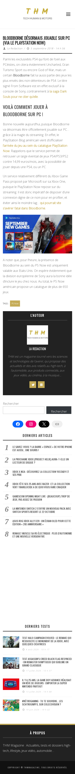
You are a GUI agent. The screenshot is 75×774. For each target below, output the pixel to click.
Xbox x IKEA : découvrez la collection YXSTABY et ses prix (40, 473)
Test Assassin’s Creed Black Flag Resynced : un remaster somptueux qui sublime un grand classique (47, 662)
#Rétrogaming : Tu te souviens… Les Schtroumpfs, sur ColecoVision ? (42, 702)
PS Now (15, 303)
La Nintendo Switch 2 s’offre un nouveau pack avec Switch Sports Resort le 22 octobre (41, 510)
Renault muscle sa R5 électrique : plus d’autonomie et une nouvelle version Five (42, 534)
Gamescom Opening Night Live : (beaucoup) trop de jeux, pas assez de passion (41, 497)
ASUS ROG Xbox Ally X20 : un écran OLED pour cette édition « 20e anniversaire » (41, 522)
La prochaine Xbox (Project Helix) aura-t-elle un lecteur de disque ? (40, 460)
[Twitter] (32, 384)
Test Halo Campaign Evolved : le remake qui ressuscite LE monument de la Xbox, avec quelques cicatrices (46, 641)
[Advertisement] (37, 581)
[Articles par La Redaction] (37, 336)
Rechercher (11, 404)
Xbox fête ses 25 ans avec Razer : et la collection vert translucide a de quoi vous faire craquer (41, 485)
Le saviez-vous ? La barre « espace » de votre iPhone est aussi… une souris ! (42, 448)
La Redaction (14, 48)
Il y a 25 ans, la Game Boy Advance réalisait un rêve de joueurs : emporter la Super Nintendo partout (46, 683)
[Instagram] (41, 384)
